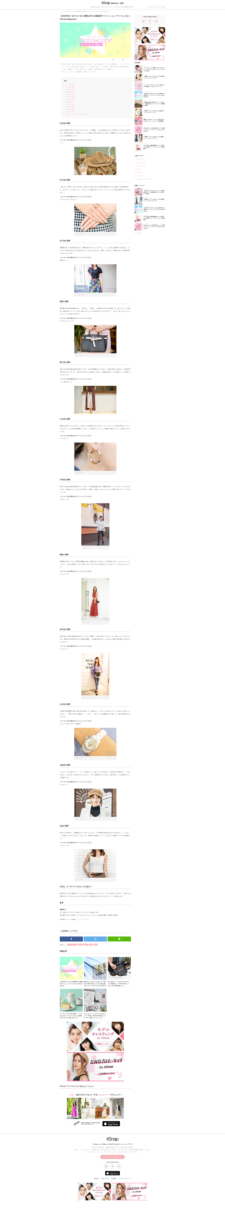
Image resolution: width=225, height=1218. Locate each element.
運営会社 (96, 1178)
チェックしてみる (112, 1157)
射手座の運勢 (70, 104)
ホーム (61, 11)
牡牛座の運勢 (70, 87)
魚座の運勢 (70, 112)
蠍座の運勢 (70, 102)
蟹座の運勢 (70, 92)
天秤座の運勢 (70, 99)
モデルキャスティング (125, 1178)
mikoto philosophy (82, 919)
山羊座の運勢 (70, 107)
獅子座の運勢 (70, 94)
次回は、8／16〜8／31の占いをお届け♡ (78, 114)
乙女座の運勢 (70, 97)
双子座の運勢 (70, 89)
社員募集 (113, 1178)
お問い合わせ (105, 1178)
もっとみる (138, 233)
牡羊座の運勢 (70, 84)
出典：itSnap (79, 233)
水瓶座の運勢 (70, 109)
